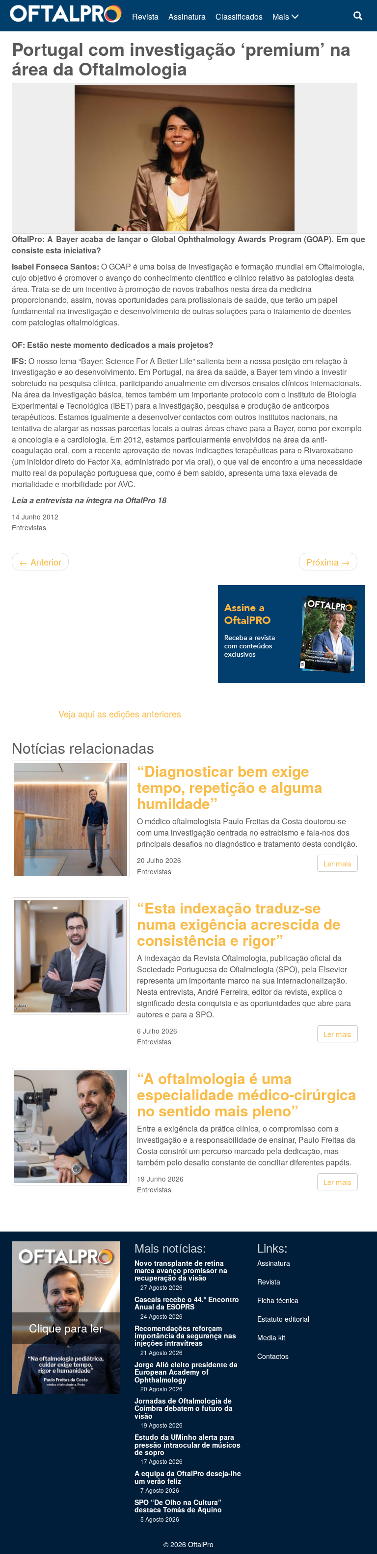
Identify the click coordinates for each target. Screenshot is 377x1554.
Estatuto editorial (283, 1319)
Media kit (271, 1337)
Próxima (328, 561)
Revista (145, 16)
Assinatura (187, 16)
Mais (281, 16)
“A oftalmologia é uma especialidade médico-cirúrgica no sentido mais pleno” (246, 1094)
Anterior (40, 561)
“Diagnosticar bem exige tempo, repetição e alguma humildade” (230, 787)
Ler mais (337, 863)
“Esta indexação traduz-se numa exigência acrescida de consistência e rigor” (239, 923)
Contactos (273, 1356)
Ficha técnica (277, 1300)
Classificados (239, 16)
